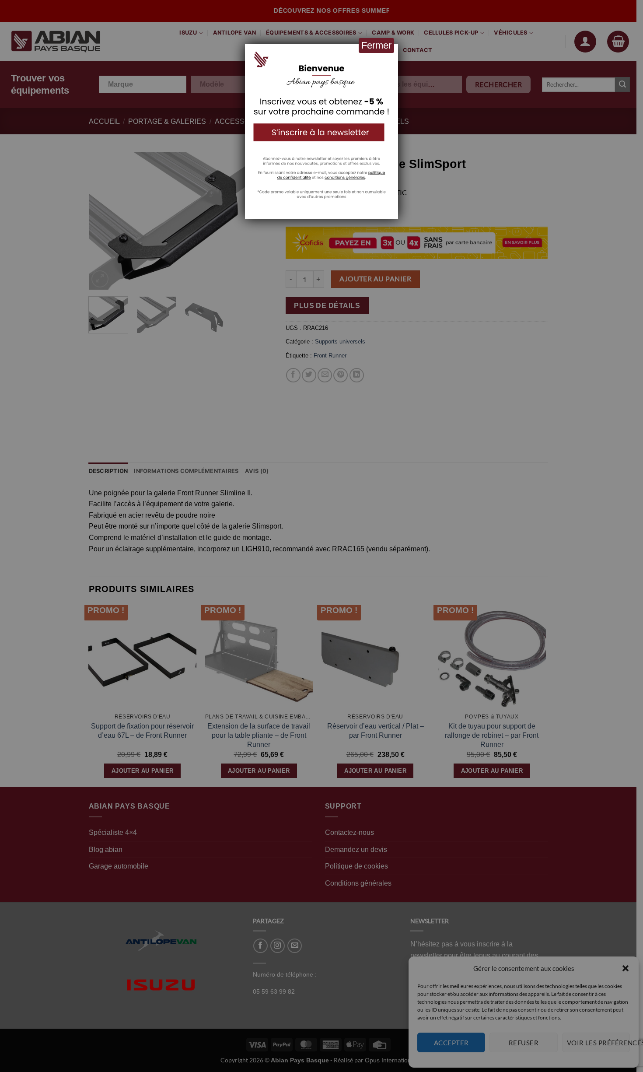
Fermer (376, 45)
